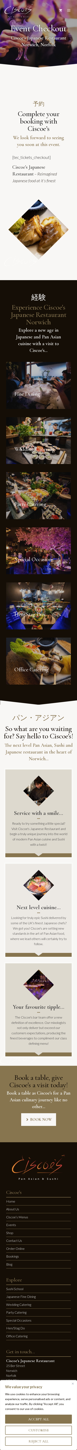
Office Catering (17, 1336)
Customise (39, 1430)
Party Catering (16, 1312)
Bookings (12, 1256)
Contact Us (14, 1240)
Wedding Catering (18, 1304)
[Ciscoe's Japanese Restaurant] (19, 11)
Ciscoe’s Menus (17, 1217)
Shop (9, 1233)
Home (10, 1201)
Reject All (38, 1441)
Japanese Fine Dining (21, 1296)
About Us (12, 1209)
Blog (9, 1264)
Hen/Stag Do (15, 1328)
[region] (38, 1415)
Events (11, 1225)
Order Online (15, 1248)
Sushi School (14, 1289)
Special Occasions (18, 1320)
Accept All (38, 1419)
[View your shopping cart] (60, 11)
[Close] (72, 1383)
